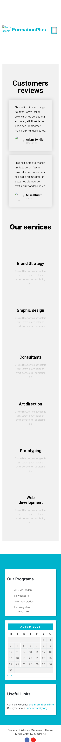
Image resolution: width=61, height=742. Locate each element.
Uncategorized (22, 607)
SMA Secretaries (24, 601)
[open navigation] (54, 30)
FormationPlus (29, 29)
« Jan (10, 675)
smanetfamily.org (37, 708)
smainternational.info (41, 704)
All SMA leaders (23, 589)
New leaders (21, 595)
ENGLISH (23, 611)
